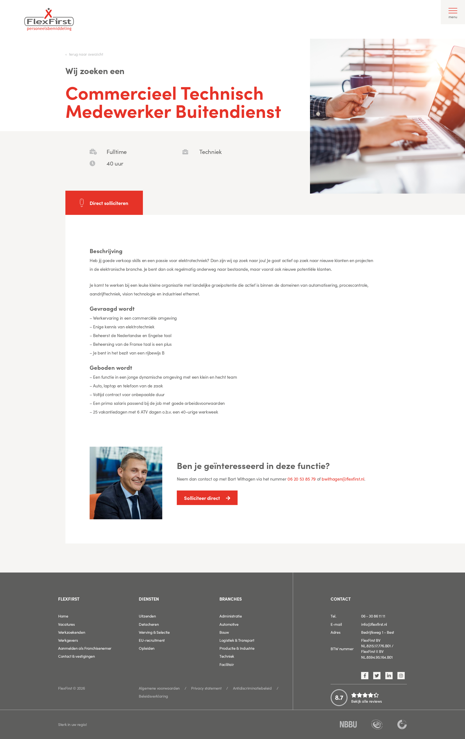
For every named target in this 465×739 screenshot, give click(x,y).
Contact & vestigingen (76, 656)
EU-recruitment (152, 640)
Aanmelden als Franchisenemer (84, 648)
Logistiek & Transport (236, 640)
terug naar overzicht (86, 54)
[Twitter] (376, 675)
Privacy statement (206, 688)
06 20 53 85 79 (301, 479)
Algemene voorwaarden (159, 688)
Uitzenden (147, 615)
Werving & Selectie (154, 632)
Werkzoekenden (71, 632)
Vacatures (66, 624)
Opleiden (147, 648)
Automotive (228, 624)
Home (63, 615)
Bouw (224, 632)
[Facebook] (364, 675)
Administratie (230, 615)
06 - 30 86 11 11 (373, 615)
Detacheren (149, 624)
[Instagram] (401, 675)
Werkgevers (68, 640)
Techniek (226, 656)
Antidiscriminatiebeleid (252, 688)
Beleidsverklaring (153, 696)
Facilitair (226, 664)
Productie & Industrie (236, 648)
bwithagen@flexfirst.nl (343, 479)
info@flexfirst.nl (374, 624)
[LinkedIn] (389, 675)
